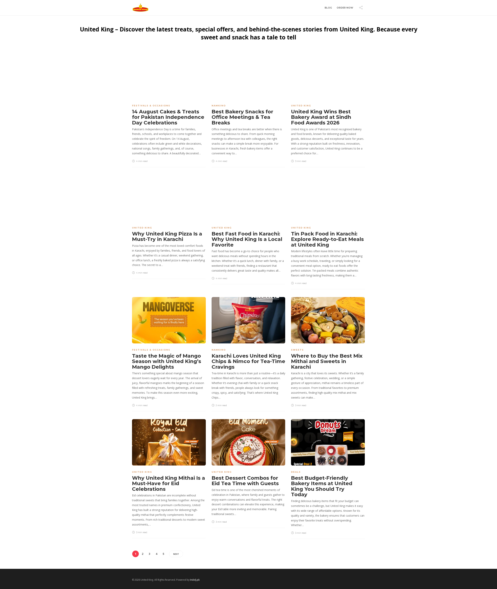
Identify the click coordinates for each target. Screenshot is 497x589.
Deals (296, 472)
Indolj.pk (195, 579)
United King (301, 105)
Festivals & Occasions (151, 105)
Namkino (219, 105)
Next (176, 554)
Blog (328, 7)
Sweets (297, 349)
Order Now (345, 7)
